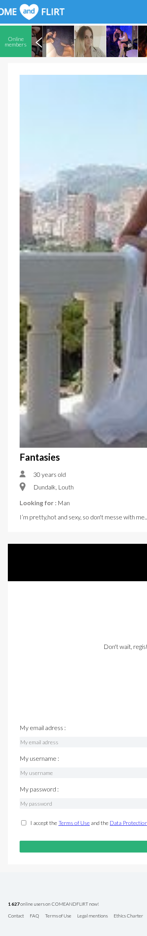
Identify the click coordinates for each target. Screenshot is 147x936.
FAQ (34, 916)
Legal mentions (92, 916)
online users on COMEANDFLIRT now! (53, 904)
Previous (38, 41)
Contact (16, 916)
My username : (39, 758)
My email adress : (43, 728)
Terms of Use (74, 822)
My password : (39, 789)
